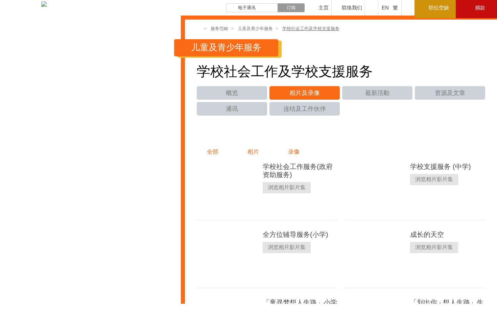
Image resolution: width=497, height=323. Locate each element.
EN (385, 7)
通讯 (232, 108)
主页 (323, 7)
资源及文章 (450, 93)
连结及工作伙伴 (304, 108)
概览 (232, 93)
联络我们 (352, 7)
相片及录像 (304, 93)
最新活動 (377, 93)
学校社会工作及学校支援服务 (310, 28)
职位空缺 (439, 7)
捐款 (480, 7)
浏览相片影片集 (287, 187)
